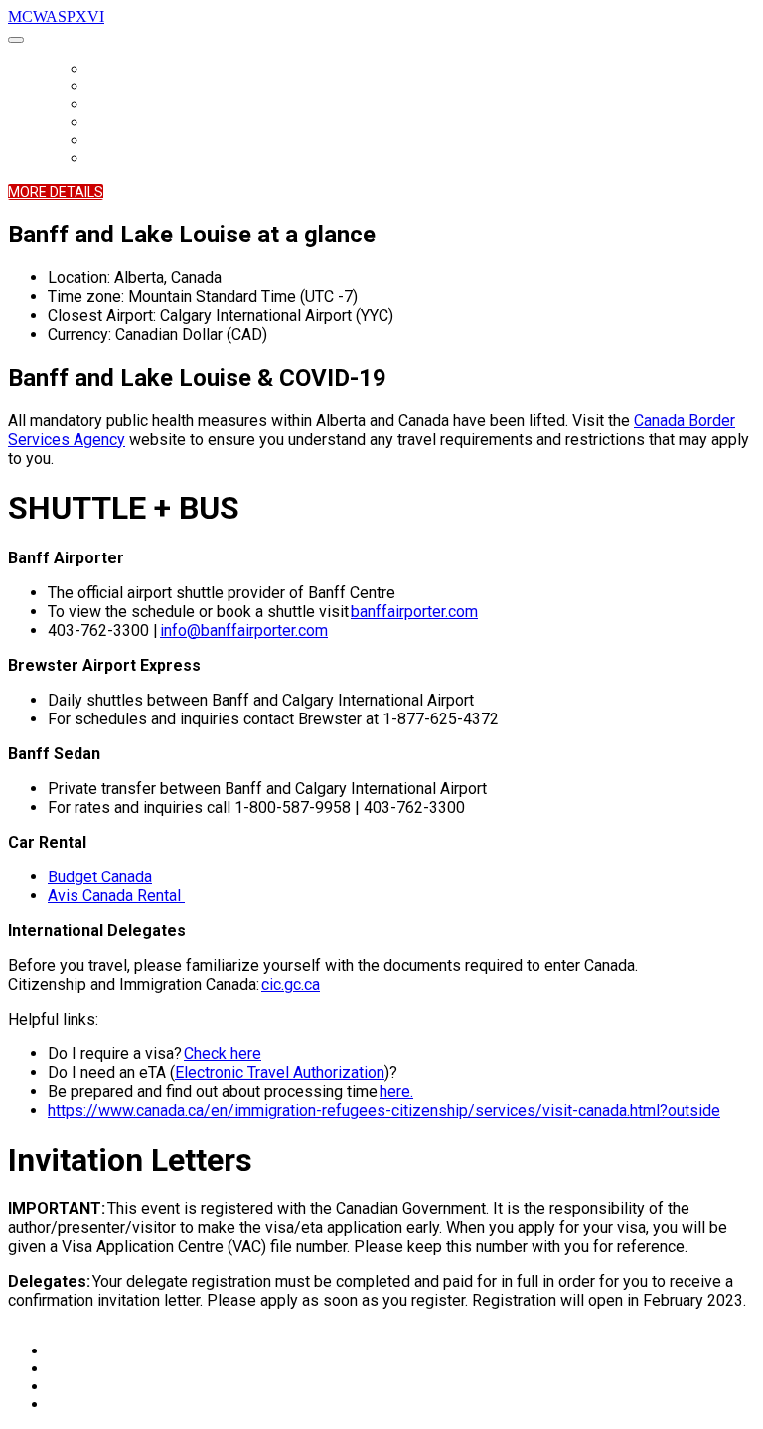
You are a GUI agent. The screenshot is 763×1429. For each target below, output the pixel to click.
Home (104, 70)
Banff (105, 141)
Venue (106, 123)
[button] (55, 192)
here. (396, 1091)
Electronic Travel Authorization (279, 1072)
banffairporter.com (414, 611)
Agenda (110, 105)
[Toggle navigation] (16, 40)
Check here (222, 1053)
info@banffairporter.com (244, 630)
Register (114, 87)
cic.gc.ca (290, 984)
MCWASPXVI (56, 16)
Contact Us (123, 159)
